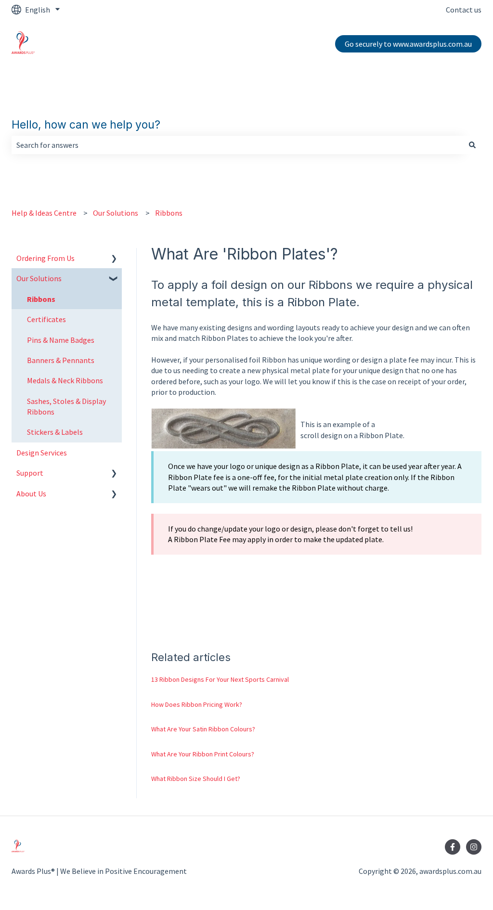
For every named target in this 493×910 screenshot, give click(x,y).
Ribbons (168, 213)
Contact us (463, 9)
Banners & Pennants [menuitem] (60, 360)
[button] (114, 259)
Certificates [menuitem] (46, 319)
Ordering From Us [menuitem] (45, 258)
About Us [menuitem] (31, 493)
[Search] (472, 145)
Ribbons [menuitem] (41, 299)
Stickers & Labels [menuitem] (55, 432)
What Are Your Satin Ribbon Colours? (203, 729)
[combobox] (237, 145)
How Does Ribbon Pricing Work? (196, 704)
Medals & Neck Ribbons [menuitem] (65, 380)
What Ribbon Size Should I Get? (195, 778)
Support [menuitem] (29, 473)
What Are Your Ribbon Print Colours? (202, 754)
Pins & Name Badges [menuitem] (60, 340)
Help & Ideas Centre (44, 213)
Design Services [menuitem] (41, 452)
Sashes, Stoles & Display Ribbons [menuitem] (66, 406)
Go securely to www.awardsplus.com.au (408, 44)
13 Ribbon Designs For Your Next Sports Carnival (220, 679)
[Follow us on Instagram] (473, 847)
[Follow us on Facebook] (452, 847)
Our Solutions (115, 213)
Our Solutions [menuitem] (39, 278)
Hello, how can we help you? (86, 124)
